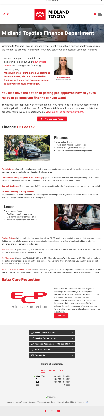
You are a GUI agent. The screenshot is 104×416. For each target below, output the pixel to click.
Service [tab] (52, 370)
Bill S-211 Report (77, 402)
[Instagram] (52, 411)
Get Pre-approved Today (52, 119)
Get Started (29, 2)
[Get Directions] (7, 14)
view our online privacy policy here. (65, 112)
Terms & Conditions (46, 402)
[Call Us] (4, 14)
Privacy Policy (63, 402)
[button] (100, 14)
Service (61, 316)
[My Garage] (95, 14)
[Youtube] (59, 411)
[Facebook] (45, 411)
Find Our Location (42, 349)
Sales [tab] (43, 370)
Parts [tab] (61, 370)
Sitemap (32, 402)
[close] (100, 2)
